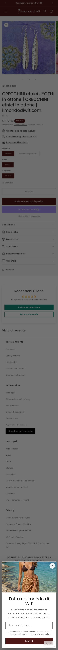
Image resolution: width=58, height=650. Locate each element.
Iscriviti (29, 641)
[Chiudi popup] (52, 566)
